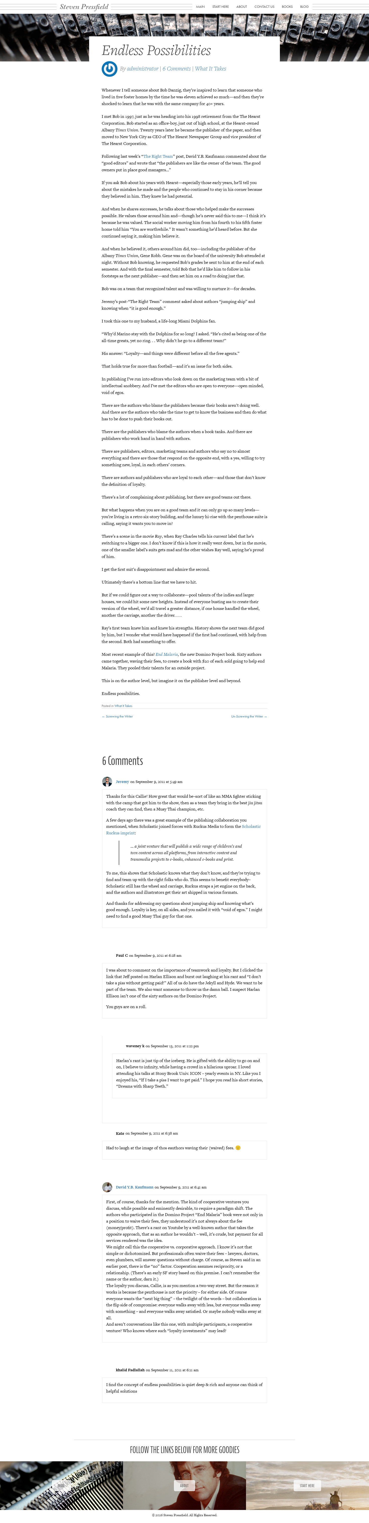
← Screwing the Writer (117, 716)
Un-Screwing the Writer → (249, 716)
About (241, 6)
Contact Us (264, 6)
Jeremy (122, 781)
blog (304, 6)
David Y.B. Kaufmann (134, 1187)
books (287, 6)
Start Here (220, 6)
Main (200, 6)
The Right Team (158, 156)
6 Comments (177, 68)
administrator (142, 68)
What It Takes (210, 68)
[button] (61, 1485)
